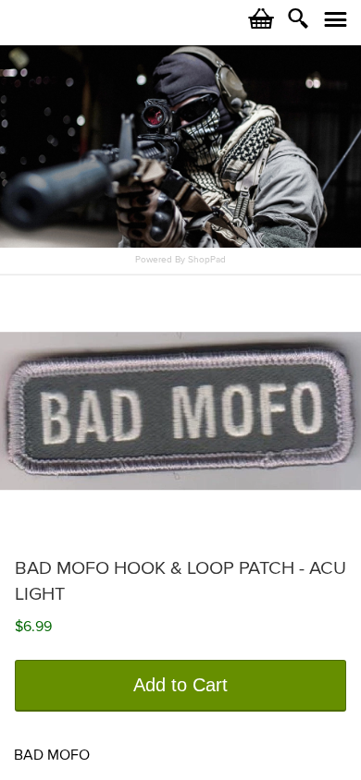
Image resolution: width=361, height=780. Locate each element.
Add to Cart (180, 685)
